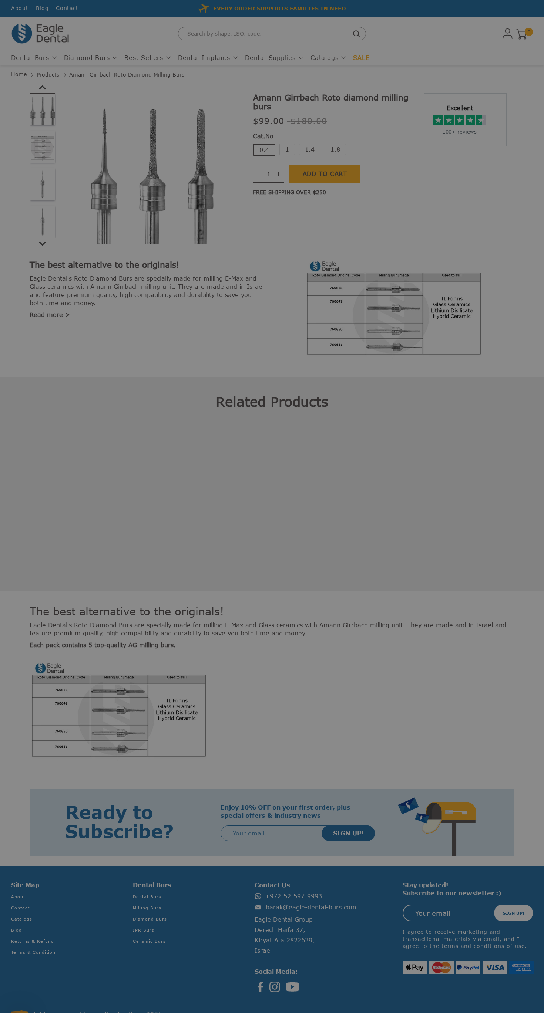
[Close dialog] (444, 424)
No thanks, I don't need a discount (182, 563)
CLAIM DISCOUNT (182, 540)
